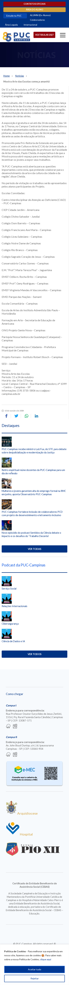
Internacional (30, 24)
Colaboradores (37, 20)
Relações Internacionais (14, 606)
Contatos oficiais (34, 4)
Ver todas (34, 549)
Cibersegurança (10, 623)
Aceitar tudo (34, 969)
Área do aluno (34, 9)
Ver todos (34, 654)
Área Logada (11, 24)
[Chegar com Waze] (8, 726)
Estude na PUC (13, 15)
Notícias (19, 75)
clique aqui (45, 959)
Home (6, 75)
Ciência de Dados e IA (13, 641)
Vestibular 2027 (44, 34)
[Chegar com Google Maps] (15, 726)
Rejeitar (34, 978)
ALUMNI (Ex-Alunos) (40, 15)
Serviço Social (9, 588)
